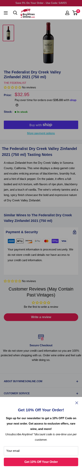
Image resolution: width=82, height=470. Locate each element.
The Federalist (15, 82)
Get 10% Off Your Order (41, 461)
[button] (12, 281)
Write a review (41, 317)
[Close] (76, 402)
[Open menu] (6, 12)
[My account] (67, 13)
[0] (75, 13)
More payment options (41, 133)
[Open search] (15, 13)
